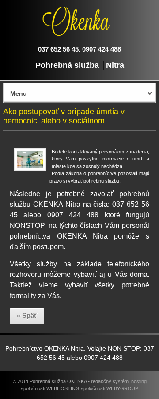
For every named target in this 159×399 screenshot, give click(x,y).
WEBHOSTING (63, 388)
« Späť (27, 315)
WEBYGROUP (122, 388)
